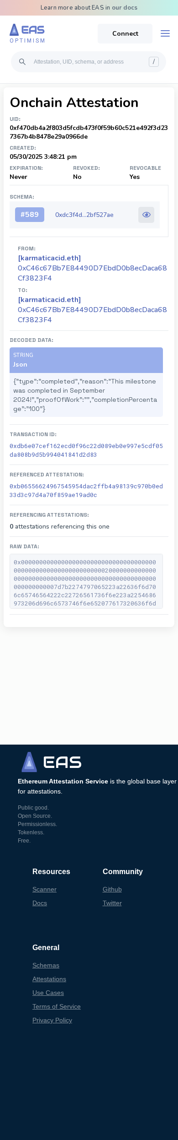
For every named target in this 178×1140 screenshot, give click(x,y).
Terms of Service (56, 1006)
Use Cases (48, 992)
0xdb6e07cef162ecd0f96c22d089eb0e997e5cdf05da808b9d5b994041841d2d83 (86, 450)
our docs (125, 8)
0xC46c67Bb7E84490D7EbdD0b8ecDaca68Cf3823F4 (92, 310)
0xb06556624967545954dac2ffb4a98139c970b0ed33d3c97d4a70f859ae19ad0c (86, 490)
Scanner (44, 889)
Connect (125, 33)
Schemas (45, 965)
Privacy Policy (52, 1020)
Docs (39, 903)
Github (112, 889)
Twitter (112, 903)
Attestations (49, 979)
